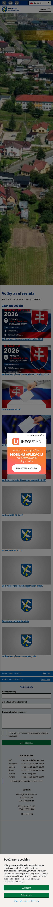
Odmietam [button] (26, 895)
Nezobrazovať (34, 435)
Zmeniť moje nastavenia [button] (26, 901)
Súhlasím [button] (26, 887)
